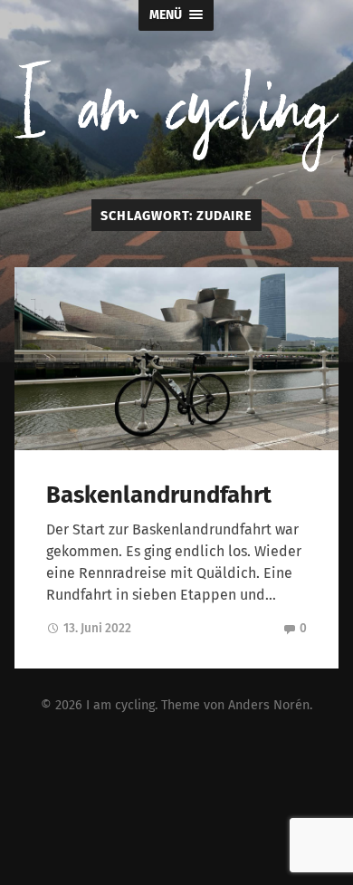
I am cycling (120, 705)
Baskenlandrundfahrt (159, 495)
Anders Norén (269, 705)
